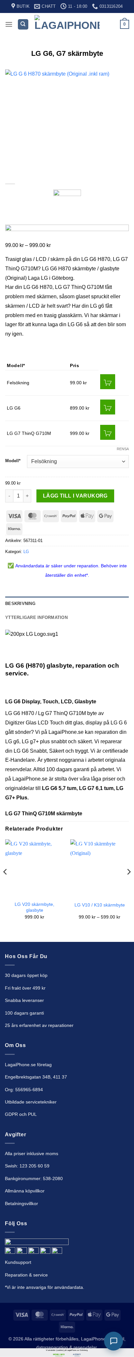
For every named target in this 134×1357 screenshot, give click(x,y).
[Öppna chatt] (113, 1341)
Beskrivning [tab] (20, 603)
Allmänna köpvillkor (25, 1190)
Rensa (123, 449)
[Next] (128, 885)
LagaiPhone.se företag (28, 1064)
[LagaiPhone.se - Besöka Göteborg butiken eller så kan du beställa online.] (67, 24)
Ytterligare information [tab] (36, 617)
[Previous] (5, 885)
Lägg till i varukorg (75, 496)
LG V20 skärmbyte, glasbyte (34, 907)
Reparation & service (26, 1274)
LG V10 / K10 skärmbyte (99, 905)
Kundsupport (18, 1262)
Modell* (12, 461)
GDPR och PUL (21, 1114)
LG (26, 551)
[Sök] (23, 24)
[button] (9, 24)
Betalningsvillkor (21, 1203)
